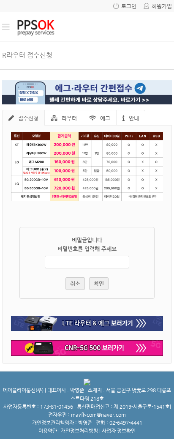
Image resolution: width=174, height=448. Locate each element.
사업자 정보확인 (119, 431)
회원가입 (162, 6)
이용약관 (47, 431)
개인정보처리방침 (79, 431)
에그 (105, 118)
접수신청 (28, 118)
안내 (134, 118)
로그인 (128, 6)
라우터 (69, 118)
